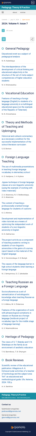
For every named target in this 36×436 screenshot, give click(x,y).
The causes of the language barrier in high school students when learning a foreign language (18, 267)
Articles (22, 12)
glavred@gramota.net (10, 417)
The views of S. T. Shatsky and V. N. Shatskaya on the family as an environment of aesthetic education (17, 345)
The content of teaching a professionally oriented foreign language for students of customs (16, 206)
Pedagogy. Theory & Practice (16, 7)
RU (33, 3)
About (15, 12)
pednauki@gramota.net (11, 411)
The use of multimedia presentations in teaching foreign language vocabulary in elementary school (18, 170)
